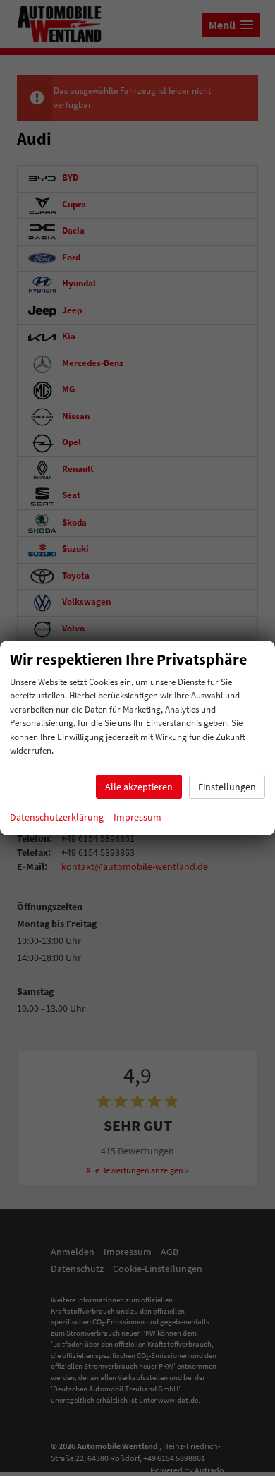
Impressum (137, 817)
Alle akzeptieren (139, 786)
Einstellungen (227, 786)
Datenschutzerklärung (57, 817)
